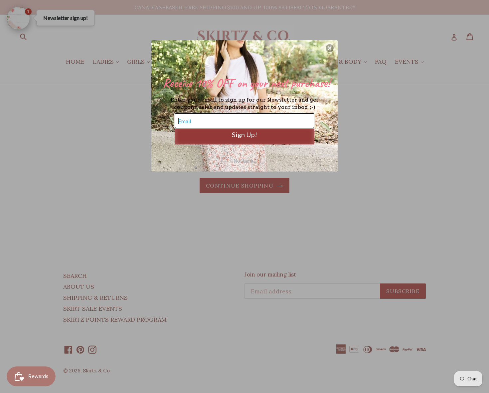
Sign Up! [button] (244, 134)
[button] (330, 48)
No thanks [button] (245, 161)
